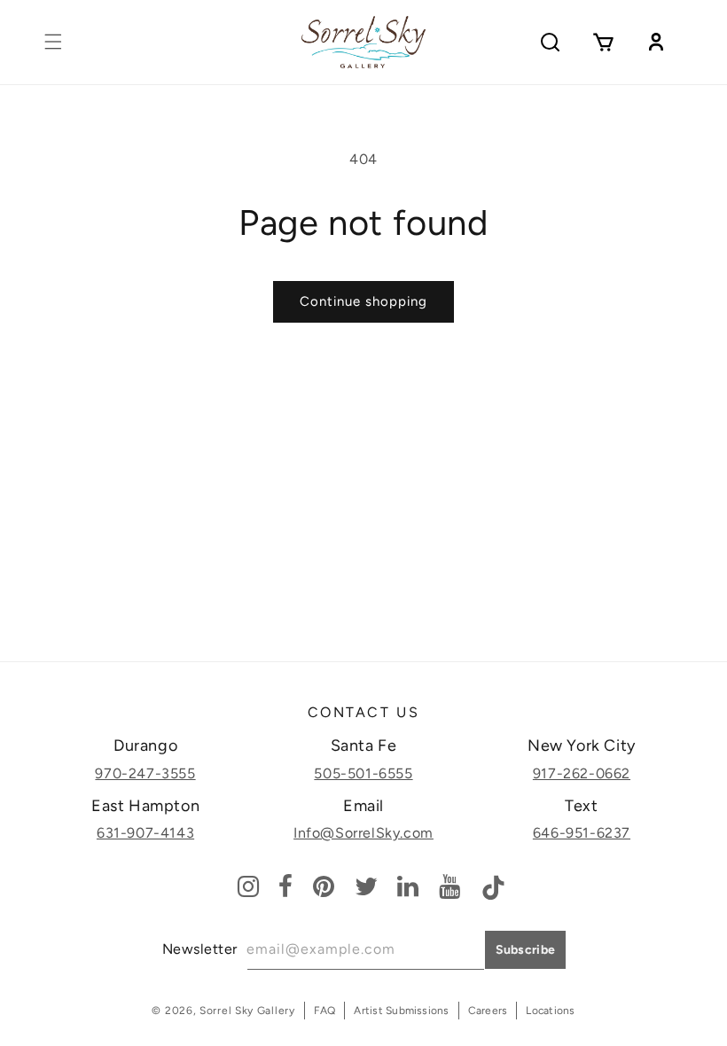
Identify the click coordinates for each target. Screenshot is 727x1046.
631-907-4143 (145, 832)
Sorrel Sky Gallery (247, 1010)
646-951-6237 (581, 832)
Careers (488, 1010)
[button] (53, 41)
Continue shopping (363, 301)
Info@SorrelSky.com (363, 832)
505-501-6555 (363, 773)
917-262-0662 (581, 773)
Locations (550, 1010)
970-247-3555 (145, 773)
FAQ (325, 1010)
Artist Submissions (401, 1010)
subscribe (526, 949)
